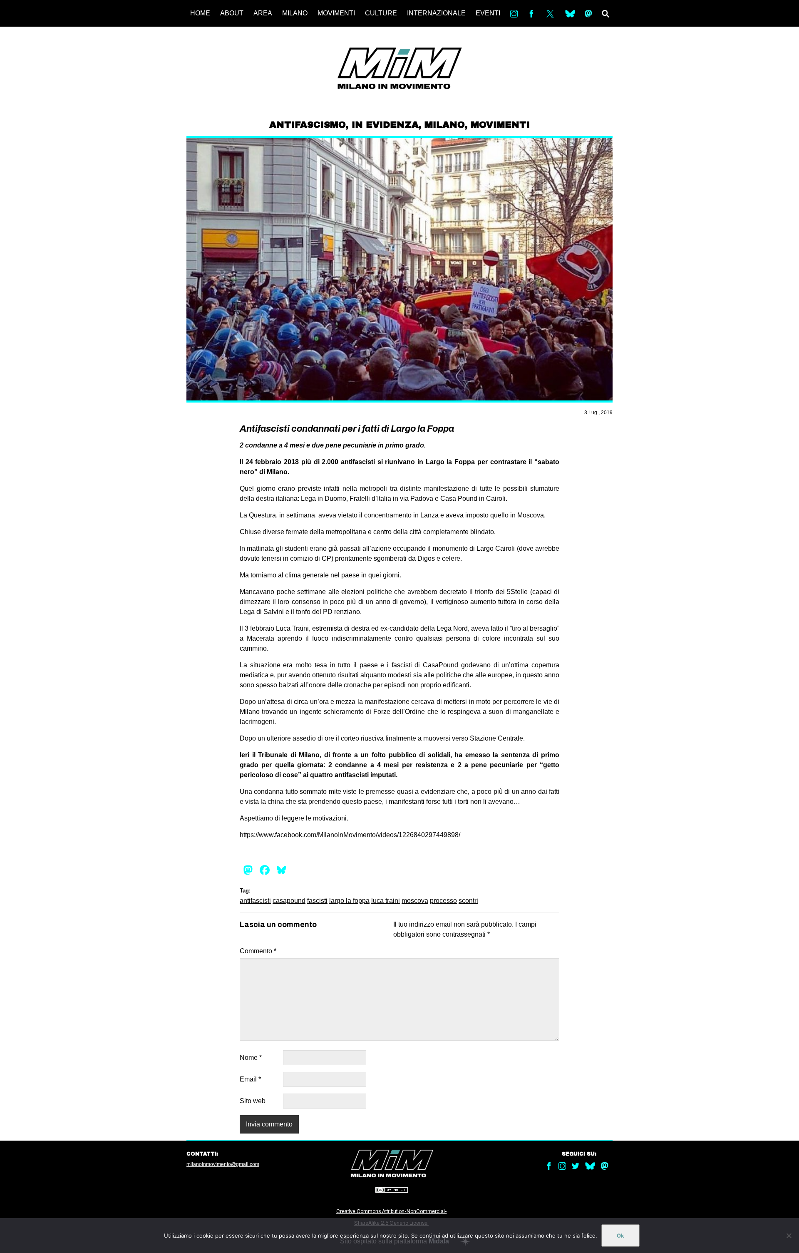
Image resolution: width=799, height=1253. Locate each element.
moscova (415, 900)
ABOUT (231, 13)
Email (250, 1079)
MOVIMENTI (336, 13)
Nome (251, 1057)
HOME (200, 13)
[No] (788, 1235)
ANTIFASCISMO (307, 125)
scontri (468, 900)
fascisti (317, 900)
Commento (258, 951)
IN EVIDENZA (385, 125)
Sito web (253, 1100)
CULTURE (381, 13)
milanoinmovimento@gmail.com (222, 1164)
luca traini (385, 900)
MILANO (295, 13)
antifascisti (255, 900)
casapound (289, 900)
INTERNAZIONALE (436, 13)
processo (443, 900)
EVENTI (488, 13)
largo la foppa (349, 900)
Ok (620, 1235)
